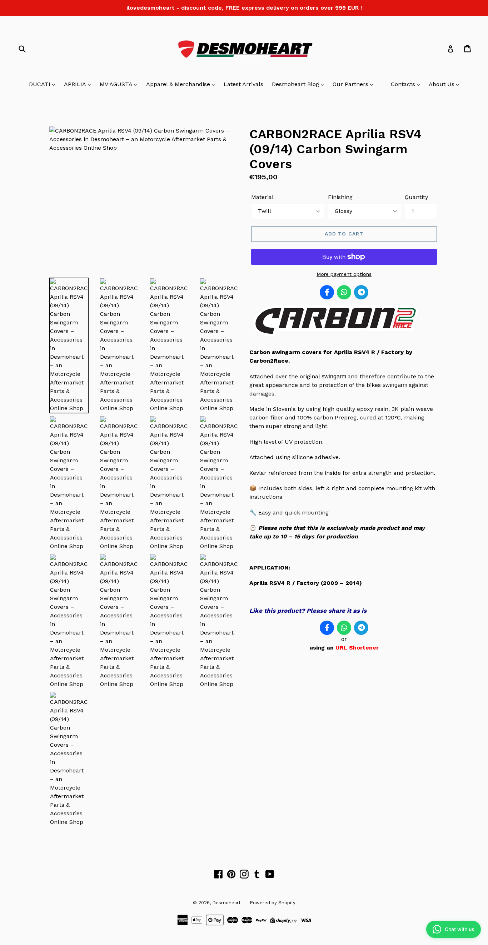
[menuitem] (42, 85)
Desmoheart (226, 902)
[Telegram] (361, 292)
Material (262, 197)
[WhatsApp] (344, 292)
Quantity (416, 197)
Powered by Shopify (272, 902)
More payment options (344, 274)
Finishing (340, 197)
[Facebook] (327, 292)
